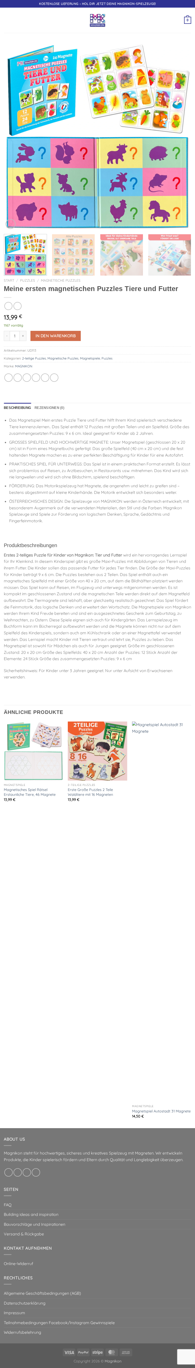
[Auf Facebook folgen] (8, 1172)
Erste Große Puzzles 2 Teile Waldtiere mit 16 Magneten (90, 792)
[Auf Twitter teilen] (27, 377)
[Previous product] (17, 306)
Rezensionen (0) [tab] (49, 408)
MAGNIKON (23, 366)
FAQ (7, 1204)
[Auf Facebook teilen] (17, 377)
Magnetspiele (90, 358)
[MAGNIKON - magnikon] (97, 20)
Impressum (14, 1312)
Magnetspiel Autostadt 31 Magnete (161, 1111)
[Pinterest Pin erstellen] (45, 377)
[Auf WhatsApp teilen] (8, 377)
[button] (7, 20)
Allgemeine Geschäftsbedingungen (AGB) (42, 1293)
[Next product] (8, 306)
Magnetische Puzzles (60, 280)
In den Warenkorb (56, 335)
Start (9, 280)
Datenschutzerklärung (24, 1303)
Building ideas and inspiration (31, 1214)
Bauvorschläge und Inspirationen (34, 1224)
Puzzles (27, 280)
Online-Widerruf (18, 1263)
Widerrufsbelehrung (22, 1332)
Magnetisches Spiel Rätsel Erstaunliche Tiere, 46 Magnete (30, 792)
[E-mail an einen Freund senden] (36, 377)
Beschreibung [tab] (17, 408)
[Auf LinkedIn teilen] (54, 377)
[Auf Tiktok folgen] (27, 1172)
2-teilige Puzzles (34, 358)
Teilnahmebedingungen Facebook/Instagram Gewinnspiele (59, 1322)
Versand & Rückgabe (24, 1233)
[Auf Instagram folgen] (17, 1172)
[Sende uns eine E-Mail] (36, 1172)
